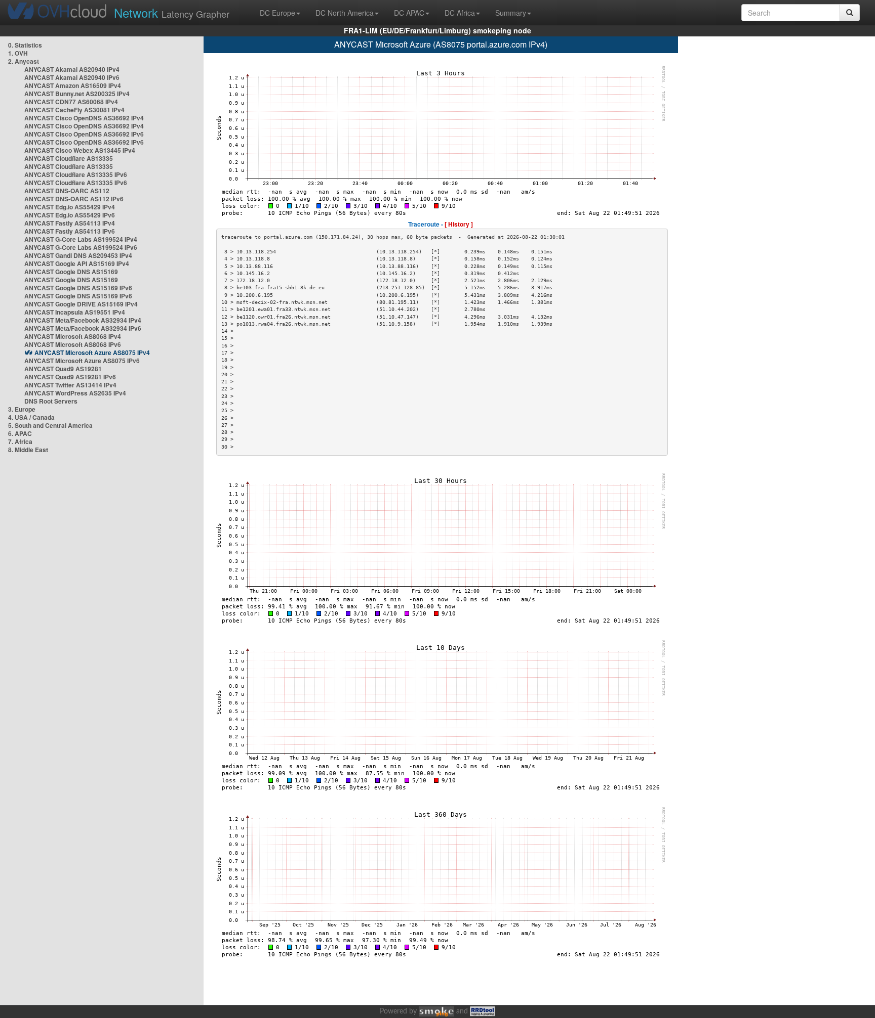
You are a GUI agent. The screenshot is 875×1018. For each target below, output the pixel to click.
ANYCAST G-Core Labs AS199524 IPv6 (80, 247)
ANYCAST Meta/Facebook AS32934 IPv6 (82, 328)
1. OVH (18, 53)
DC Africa (460, 13)
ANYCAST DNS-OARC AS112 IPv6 (74, 198)
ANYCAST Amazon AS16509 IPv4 (72, 85)
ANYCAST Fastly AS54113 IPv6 (69, 231)
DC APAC (409, 13)
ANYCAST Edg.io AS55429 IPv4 (69, 206)
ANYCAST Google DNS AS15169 (71, 271)
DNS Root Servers (50, 401)
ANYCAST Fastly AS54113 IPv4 (69, 223)
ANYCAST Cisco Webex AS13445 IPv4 (79, 150)
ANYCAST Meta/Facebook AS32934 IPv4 (82, 320)
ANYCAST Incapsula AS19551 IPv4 (74, 312)
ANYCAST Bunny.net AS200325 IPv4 (77, 93)
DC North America (344, 13)
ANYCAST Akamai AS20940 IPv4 (72, 69)
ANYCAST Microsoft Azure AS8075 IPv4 (92, 352)
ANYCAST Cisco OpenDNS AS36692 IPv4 (84, 117)
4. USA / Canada (31, 417)
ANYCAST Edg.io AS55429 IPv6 (69, 214)
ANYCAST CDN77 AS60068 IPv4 (71, 101)
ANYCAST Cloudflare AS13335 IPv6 (75, 174)
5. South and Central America (50, 425)
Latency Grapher (171, 12)
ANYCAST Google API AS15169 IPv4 (76, 263)
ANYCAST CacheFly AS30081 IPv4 (74, 109)
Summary (510, 13)
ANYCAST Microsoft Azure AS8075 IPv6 (82, 360)
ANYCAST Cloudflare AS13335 (68, 158)
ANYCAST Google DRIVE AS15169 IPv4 (81, 303)
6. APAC (20, 433)
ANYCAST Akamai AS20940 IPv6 (72, 77)
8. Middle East (28, 449)
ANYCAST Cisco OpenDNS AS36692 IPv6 (84, 134)
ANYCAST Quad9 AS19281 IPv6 (70, 376)
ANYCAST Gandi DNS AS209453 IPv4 (78, 255)
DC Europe (277, 13)
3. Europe (21, 409)
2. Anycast (23, 61)
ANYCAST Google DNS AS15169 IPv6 (78, 287)
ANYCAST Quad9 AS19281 (63, 368)
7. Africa (20, 441)
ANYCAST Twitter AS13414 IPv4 (70, 384)
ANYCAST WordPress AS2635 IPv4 (75, 392)
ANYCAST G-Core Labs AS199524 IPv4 (80, 239)
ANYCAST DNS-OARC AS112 (66, 190)
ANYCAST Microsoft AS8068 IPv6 (72, 344)
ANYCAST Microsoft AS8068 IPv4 (72, 336)
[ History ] (459, 224)
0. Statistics (25, 45)
